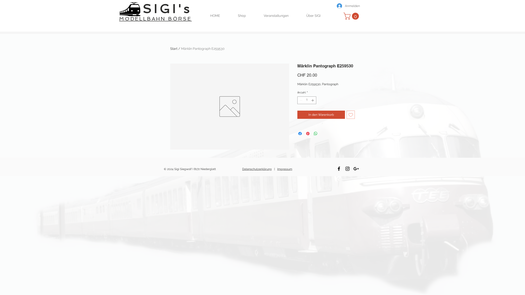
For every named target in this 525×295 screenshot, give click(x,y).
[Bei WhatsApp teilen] (315, 133)
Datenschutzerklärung (257, 169)
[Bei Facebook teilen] (300, 133)
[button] (248, 16)
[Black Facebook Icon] (339, 168)
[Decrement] (300, 100)
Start (173, 49)
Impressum (284, 169)
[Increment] (313, 100)
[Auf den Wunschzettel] (351, 115)
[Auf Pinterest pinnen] (307, 133)
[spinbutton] (306, 100)
